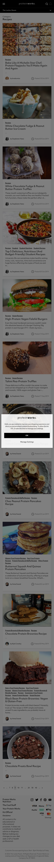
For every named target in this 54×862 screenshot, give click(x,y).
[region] (27, 431)
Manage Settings (27, 442)
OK (27, 435)
